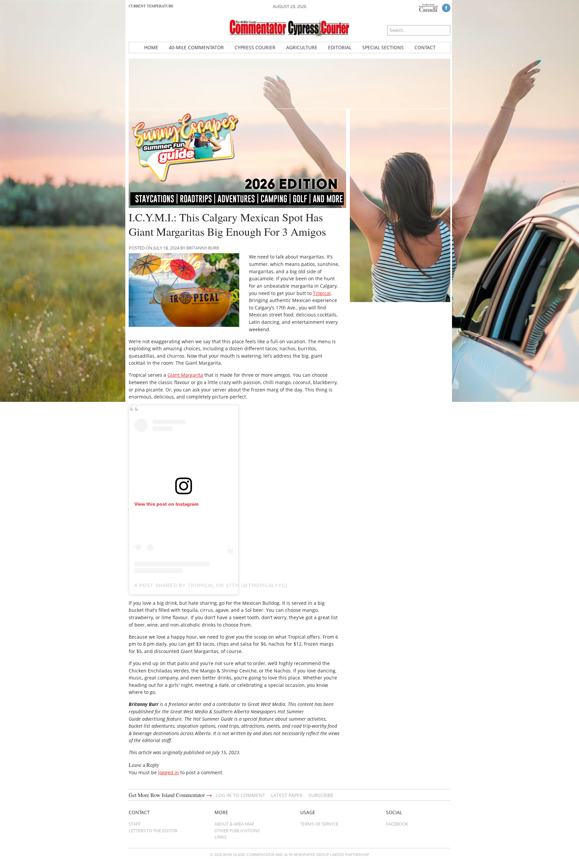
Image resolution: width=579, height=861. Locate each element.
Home (151, 47)
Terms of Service (319, 824)
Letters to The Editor (153, 831)
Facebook (397, 824)
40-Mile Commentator (196, 47)
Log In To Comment (240, 795)
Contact (425, 47)
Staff (135, 824)
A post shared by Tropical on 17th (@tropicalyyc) (210, 585)
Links (220, 837)
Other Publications (237, 831)
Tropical (322, 293)
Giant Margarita (185, 375)
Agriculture (301, 47)
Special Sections (383, 47)
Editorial (339, 47)
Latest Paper (287, 795)
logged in (168, 772)
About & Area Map (234, 824)
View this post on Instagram (166, 504)
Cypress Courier (255, 47)
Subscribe (321, 795)
